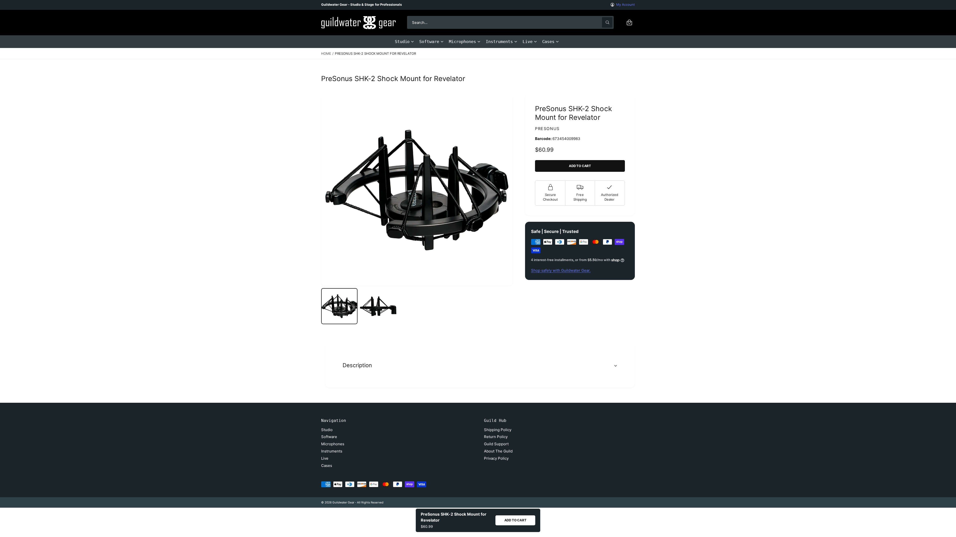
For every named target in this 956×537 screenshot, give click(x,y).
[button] (629, 22)
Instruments (499, 41)
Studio (402, 41)
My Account (625, 4)
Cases (548, 41)
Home (326, 53)
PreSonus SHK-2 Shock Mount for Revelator (375, 53)
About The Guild (498, 451)
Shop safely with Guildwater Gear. (561, 270)
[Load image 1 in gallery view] (339, 306)
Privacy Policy (496, 458)
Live (528, 41)
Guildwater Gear (343, 502)
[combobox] (510, 22)
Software (429, 41)
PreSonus (547, 128)
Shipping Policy (497, 429)
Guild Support (496, 444)
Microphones (462, 41)
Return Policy (496, 436)
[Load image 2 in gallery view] (378, 306)
